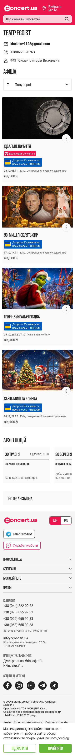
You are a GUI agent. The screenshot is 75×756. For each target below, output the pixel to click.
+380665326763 (22, 52)
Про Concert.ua (12, 559)
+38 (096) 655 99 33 (18, 612)
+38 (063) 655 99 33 (18, 624)
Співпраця (9, 568)
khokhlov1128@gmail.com (30, 43)
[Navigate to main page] (20, 8)
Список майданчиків (28, 722)
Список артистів (56, 722)
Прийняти (55, 748)
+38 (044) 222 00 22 (18, 605)
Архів (7, 722)
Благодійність (12, 578)
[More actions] (66, 138)
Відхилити (20, 748)
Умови (7, 587)
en (66, 520)
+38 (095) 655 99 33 (18, 618)
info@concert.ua (15, 638)
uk (55, 520)
